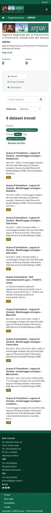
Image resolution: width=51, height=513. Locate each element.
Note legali (8, 498)
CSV (8, 177)
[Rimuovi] (36, 130)
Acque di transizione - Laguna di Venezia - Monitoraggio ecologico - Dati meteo (24, 250)
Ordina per (11, 109)
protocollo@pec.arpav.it (12, 480)
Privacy (7, 494)
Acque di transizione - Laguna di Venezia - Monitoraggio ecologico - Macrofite (24, 312)
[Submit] (41, 99)
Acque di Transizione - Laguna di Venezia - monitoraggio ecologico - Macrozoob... (24, 371)
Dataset (13, 76)
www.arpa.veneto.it (10, 455)
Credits (7, 507)
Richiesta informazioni (11, 469)
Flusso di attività (17, 81)
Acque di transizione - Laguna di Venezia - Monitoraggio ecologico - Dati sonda (24, 220)
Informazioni (15, 87)
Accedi (45, 2)
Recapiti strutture (9, 466)
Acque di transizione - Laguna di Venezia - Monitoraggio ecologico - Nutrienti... (24, 188)
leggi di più (7, 52)
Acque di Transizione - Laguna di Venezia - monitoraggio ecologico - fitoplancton (24, 155)
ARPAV (31, 17)
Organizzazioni (16, 17)
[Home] (3, 17)
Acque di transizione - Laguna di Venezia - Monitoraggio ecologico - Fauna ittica (24, 341)
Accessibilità (9, 503)
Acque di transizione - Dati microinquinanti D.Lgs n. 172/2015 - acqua (24, 279)
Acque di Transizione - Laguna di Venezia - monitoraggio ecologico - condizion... (24, 401)
